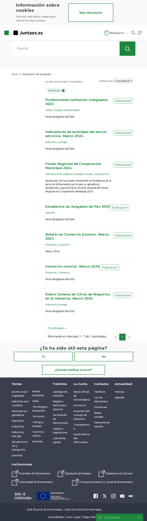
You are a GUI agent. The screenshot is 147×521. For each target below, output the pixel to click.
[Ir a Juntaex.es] (22, 33)
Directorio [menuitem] (80, 405)
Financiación (102, 174)
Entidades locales (83, 174)
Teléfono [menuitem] (99, 391)
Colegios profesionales (66, 110)
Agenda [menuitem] (119, 397)
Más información (90, 13)
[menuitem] (31, 473)
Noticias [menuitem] (119, 391)
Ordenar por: (106, 81)
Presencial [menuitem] (100, 407)
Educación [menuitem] (18, 420)
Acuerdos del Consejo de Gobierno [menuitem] (81, 415)
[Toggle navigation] (48, 32)
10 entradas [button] (58, 329)
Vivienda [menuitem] (37, 441)
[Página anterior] (115, 337)
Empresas (51, 244)
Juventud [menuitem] (17, 455)
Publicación (123, 101)
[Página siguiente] (129, 337)
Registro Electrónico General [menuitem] (60, 405)
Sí (43, 357)
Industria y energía (56, 142)
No (104, 357)
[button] (116, 33)
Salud (48, 110)
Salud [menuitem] (35, 401)
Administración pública (58, 174)
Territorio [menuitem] (38, 416)
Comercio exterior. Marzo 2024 (72, 266)
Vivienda (50, 212)
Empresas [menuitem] (18, 426)
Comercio (64, 244)
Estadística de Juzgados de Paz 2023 (77, 206)
